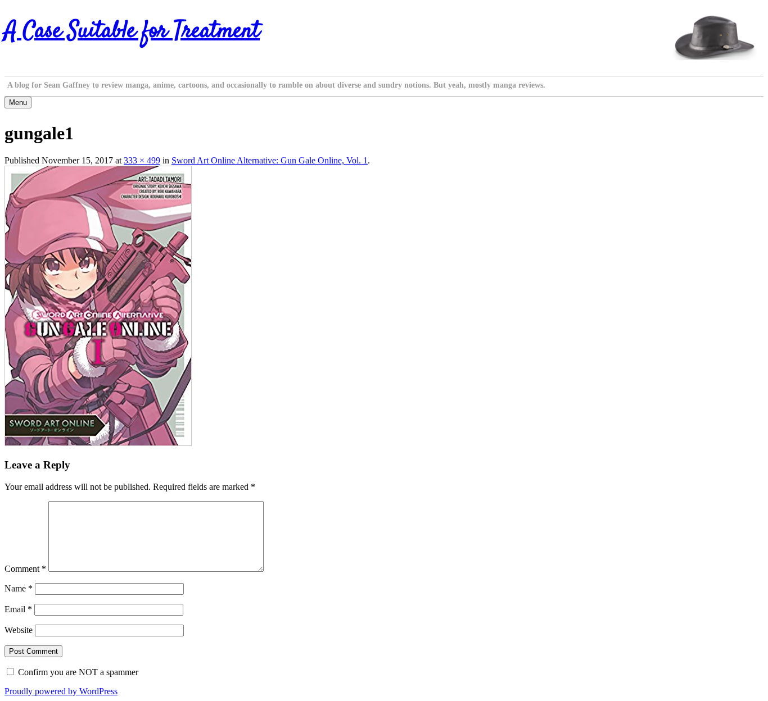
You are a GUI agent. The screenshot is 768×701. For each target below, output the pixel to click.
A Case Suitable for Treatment (132, 31)
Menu (18, 102)
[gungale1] (98, 443)
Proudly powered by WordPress (61, 691)
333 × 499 (142, 160)
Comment (25, 568)
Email (18, 609)
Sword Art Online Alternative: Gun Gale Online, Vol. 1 (269, 160)
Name (18, 588)
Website (18, 630)
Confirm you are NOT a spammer (77, 672)
